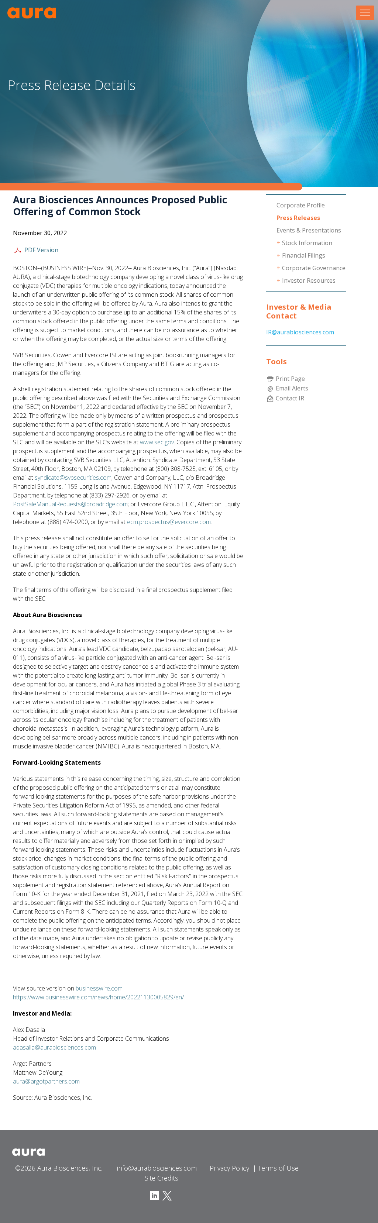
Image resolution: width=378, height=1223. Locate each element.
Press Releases (298, 218)
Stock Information (307, 243)
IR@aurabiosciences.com (300, 332)
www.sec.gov (157, 442)
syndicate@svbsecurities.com (73, 477)
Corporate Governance (314, 268)
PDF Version (41, 250)
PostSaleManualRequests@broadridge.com (70, 504)
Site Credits (161, 1178)
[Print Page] (270, 379)
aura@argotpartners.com (46, 1081)
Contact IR (290, 398)
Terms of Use (278, 1168)
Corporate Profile (300, 205)
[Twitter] (166, 1195)
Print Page (290, 379)
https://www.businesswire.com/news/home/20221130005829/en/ (98, 997)
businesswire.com (99, 988)
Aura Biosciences (31, 12)
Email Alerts (292, 388)
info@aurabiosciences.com (157, 1168)
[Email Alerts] (270, 388)
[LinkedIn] (154, 1195)
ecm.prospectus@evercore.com (169, 522)
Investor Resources (309, 280)
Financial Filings (303, 255)
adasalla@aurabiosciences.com (54, 1047)
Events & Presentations (308, 230)
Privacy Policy (229, 1168)
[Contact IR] (270, 398)
